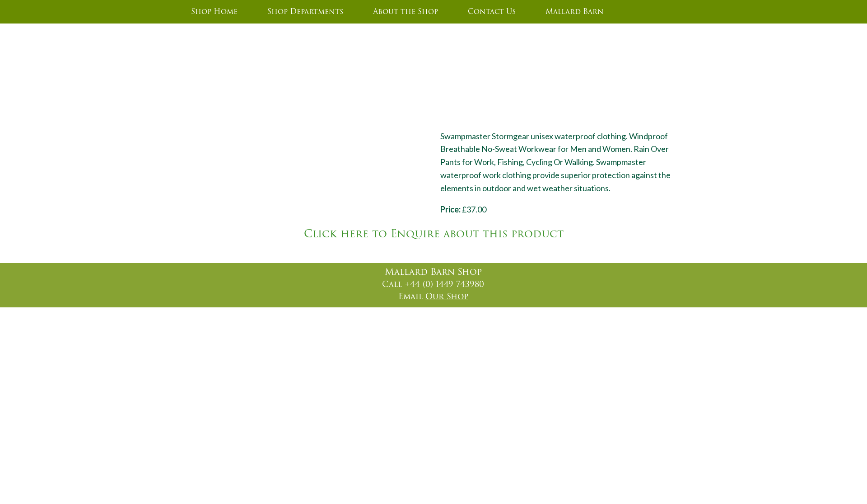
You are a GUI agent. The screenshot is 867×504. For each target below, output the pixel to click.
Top (845, 489)
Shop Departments (305, 11)
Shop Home (214, 11)
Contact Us (492, 11)
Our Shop (446, 296)
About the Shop (405, 11)
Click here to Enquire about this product (434, 234)
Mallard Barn (574, 11)
